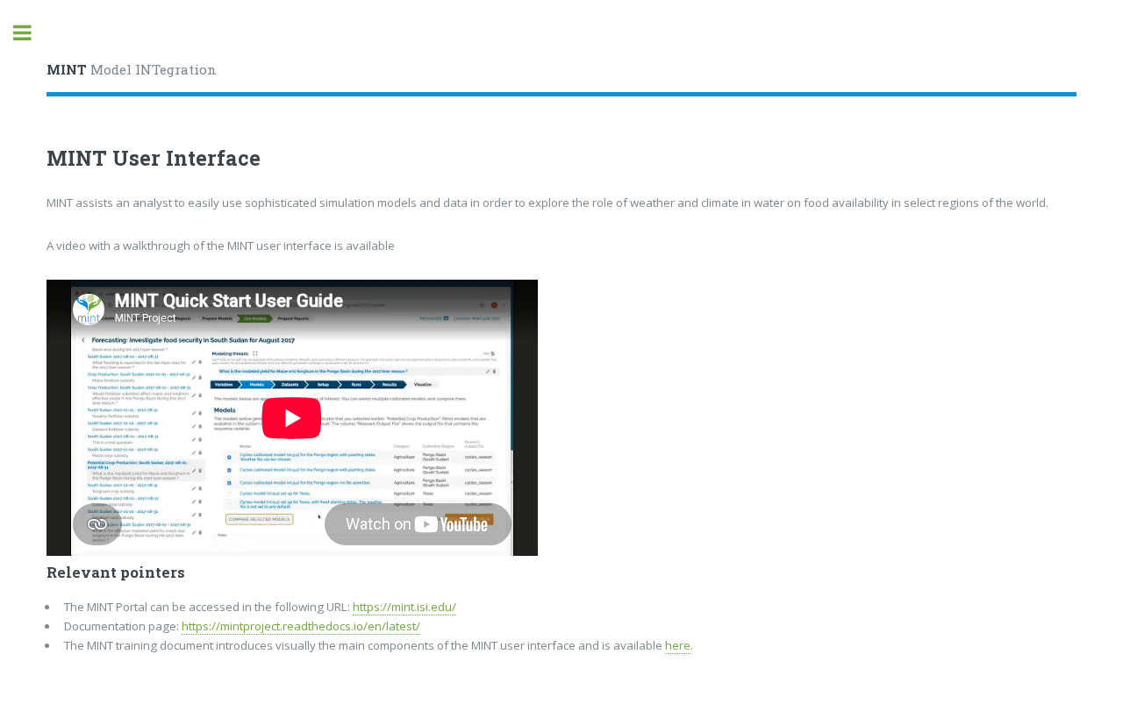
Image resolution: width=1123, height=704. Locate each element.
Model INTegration (131, 69)
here (677, 645)
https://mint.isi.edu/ (404, 607)
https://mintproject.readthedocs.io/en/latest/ (301, 626)
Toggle (31, 33)
